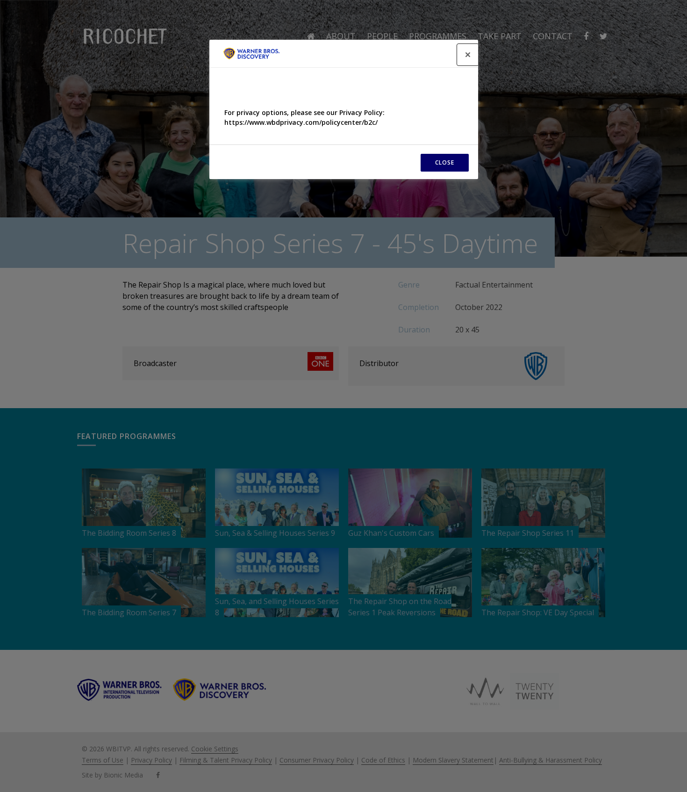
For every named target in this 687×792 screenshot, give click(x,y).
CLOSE (444, 162)
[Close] (468, 54)
